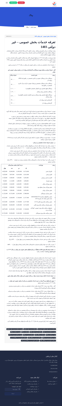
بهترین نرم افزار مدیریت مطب (49, 332)
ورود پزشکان (13, 2)
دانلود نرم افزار (52, 384)
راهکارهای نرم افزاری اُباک (31, 381)
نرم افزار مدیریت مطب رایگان (36, 332)
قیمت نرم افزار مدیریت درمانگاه (49, 337)
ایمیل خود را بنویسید (16, 386)
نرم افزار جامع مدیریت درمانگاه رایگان (48, 340)
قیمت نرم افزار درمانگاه (51, 334)
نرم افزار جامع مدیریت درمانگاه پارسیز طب (30, 340)
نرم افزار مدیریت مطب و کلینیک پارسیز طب (47, 329)
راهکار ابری (21, 2)
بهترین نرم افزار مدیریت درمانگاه (15, 334)
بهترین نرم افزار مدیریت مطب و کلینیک (15, 329)
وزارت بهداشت (34, 386)
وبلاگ (27, 27)
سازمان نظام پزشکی (32, 391)
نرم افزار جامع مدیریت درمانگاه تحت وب (18, 337)
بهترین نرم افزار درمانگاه (15, 332)
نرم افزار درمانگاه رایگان (40, 334)
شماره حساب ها (51, 381)
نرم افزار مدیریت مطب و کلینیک (30, 329)
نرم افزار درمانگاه (25, 332)
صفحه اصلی (33, 27)
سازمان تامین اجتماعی (32, 389)
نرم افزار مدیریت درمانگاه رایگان (35, 337)
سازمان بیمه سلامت (32, 384)
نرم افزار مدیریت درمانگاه (28, 334)
